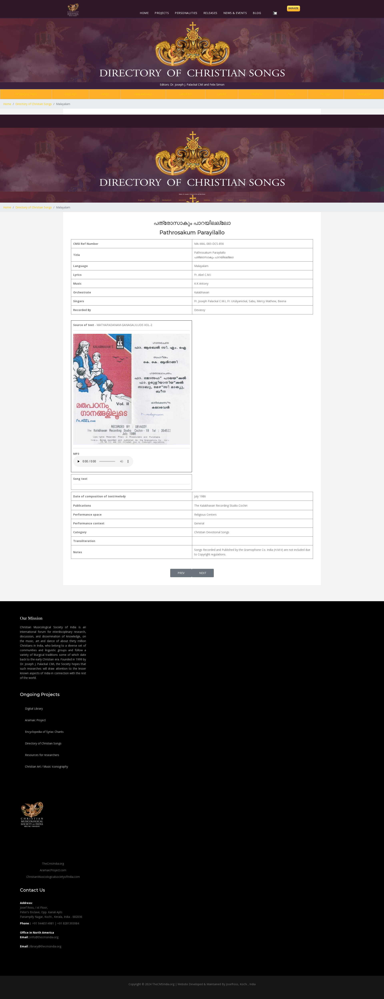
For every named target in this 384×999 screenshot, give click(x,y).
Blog (257, 13)
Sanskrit (185, 94)
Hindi (105, 94)
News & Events (235, 13)
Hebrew (256, 94)
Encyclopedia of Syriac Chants (44, 732)
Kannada (364, 94)
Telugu (325, 94)
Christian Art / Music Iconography (46, 766)
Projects (162, 13)
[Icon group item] (23, 955)
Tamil (291, 94)
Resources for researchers (41, 755)
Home (144, 13)
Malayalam (143, 94)
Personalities (186, 13)
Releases (210, 13)
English (70, 94)
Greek (221, 94)
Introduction (26, 94)
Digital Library (33, 708)
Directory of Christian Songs (42, 743)
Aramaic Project (35, 720)
